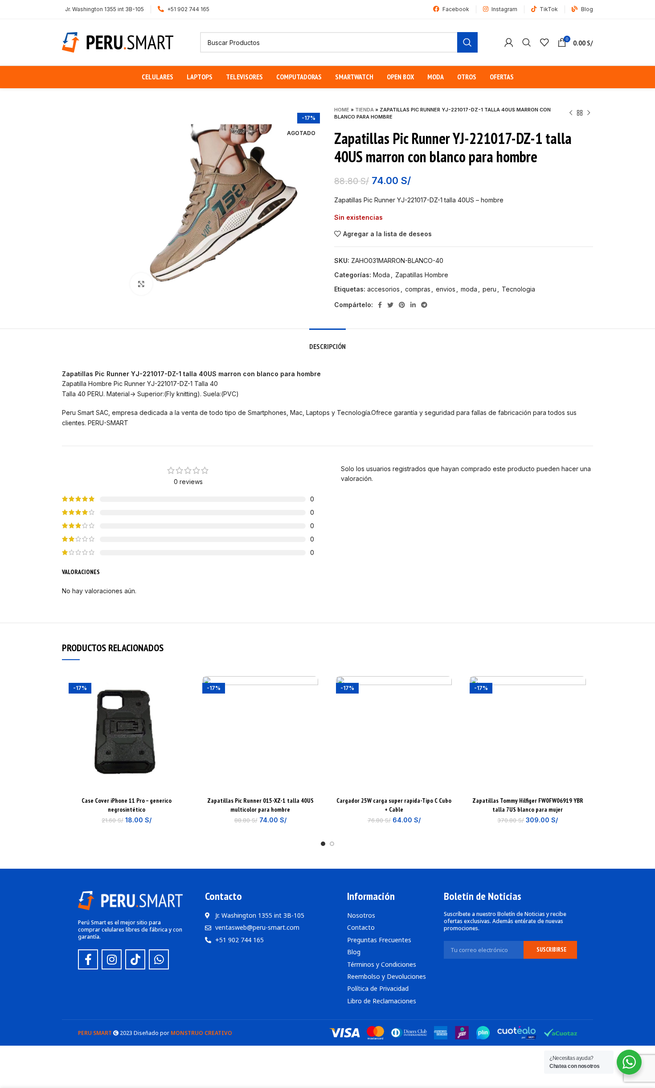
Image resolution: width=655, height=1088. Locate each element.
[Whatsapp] (159, 959)
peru (489, 289)
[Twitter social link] (390, 305)
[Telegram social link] (424, 305)
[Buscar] (527, 42)
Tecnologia (518, 289)
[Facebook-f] (88, 959)
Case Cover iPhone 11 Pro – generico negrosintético (127, 804)
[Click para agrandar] (141, 284)
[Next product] (588, 113)
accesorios (383, 289)
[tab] (327, 342)
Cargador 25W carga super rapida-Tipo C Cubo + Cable (393, 804)
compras (417, 289)
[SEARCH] (467, 42)
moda (469, 289)
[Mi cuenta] (509, 42)
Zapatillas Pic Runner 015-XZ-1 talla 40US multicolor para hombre (260, 804)
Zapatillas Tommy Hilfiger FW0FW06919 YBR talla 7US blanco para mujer (527, 804)
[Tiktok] (135, 959)
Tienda (364, 110)
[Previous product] (570, 113)
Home (341, 110)
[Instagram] (112, 959)
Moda (381, 275)
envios (445, 289)
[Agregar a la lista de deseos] (178, 691)
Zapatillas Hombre (421, 275)
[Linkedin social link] (413, 305)
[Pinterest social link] (402, 305)
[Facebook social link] (380, 305)
